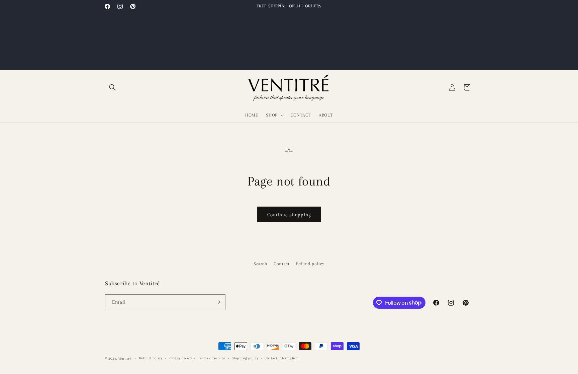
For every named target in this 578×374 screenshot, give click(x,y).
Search (260, 263)
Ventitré (125, 358)
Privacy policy (180, 358)
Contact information (281, 358)
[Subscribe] (217, 302)
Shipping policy (245, 358)
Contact (281, 263)
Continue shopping (289, 214)
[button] (112, 87)
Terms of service (211, 358)
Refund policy (310, 263)
